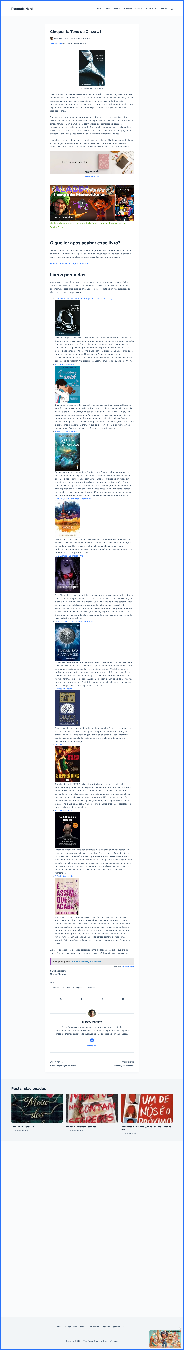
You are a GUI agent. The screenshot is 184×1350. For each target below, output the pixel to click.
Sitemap (83, 1327)
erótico (53, 263)
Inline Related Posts (128, 966)
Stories (138, 9)
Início (99, 9)
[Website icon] (92, 1040)
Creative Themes (110, 1341)
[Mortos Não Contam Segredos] (92, 1108)
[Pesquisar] (172, 9)
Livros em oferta (92, 176)
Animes (107, 9)
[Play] (124, 199)
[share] (110, 188)
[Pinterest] (102, 999)
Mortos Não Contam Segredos (81, 1126)
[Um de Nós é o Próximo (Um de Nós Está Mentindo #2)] (147, 1108)
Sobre (125, 1327)
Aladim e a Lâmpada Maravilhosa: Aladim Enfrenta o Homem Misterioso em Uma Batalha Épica (82, 188)
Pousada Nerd (22, 9)
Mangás (117, 9)
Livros (59, 44)
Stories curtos (151, 9)
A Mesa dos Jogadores (22, 1126)
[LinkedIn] (123, 999)
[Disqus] (92, 1183)
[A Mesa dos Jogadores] (37, 1108)
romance (84, 263)
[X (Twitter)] (81, 999)
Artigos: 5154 (92, 1046)
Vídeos (164, 9)
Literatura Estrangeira (68, 263)
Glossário (128, 9)
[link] (54, 188)
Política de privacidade (100, 1327)
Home (52, 44)
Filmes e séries (71, 1327)
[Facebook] (60, 999)
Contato (116, 1327)
